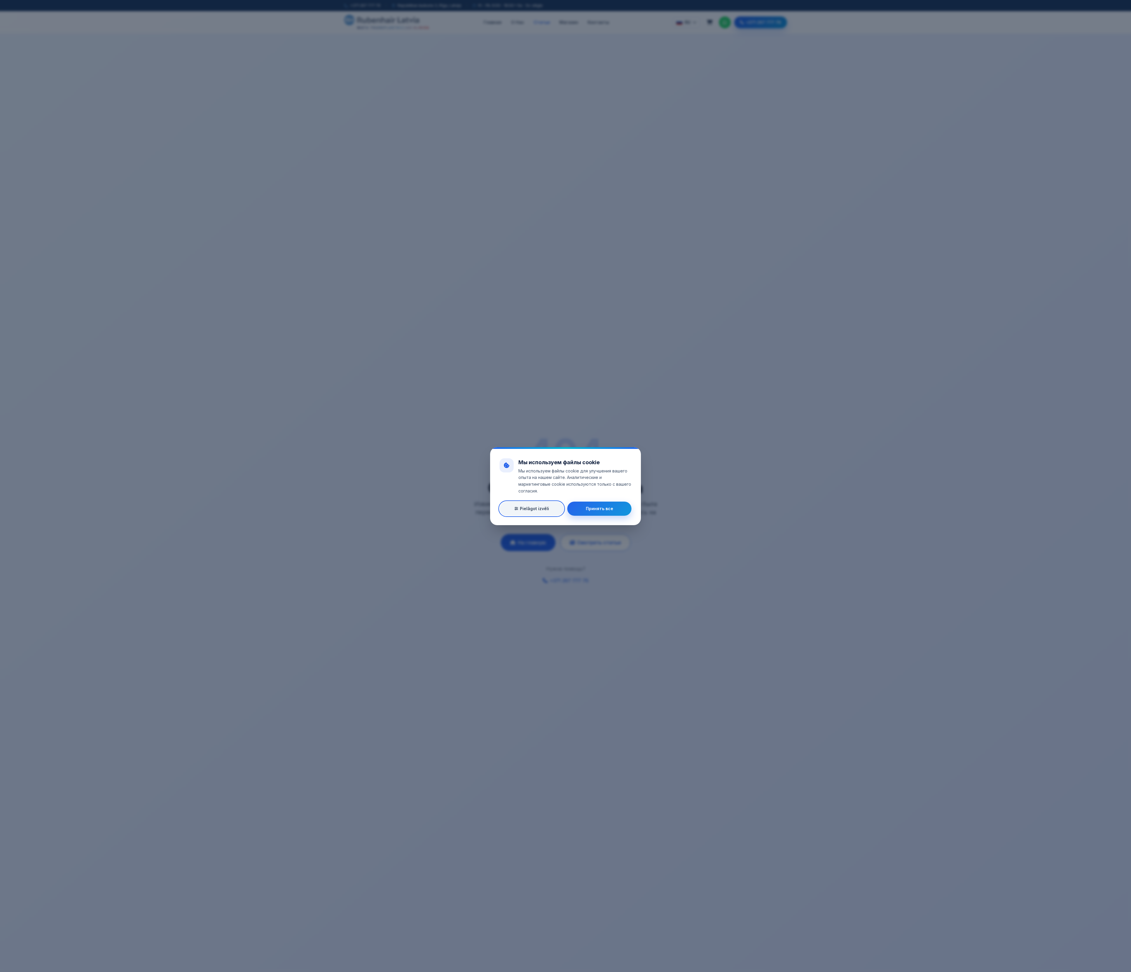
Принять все (599, 508)
